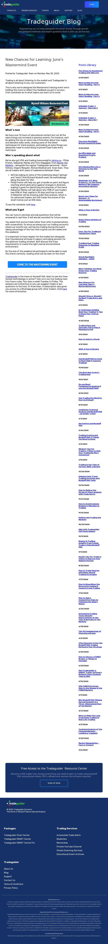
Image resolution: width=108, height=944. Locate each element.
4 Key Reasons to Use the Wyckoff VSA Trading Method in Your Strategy (90, 645)
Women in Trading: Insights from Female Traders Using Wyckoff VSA (89, 544)
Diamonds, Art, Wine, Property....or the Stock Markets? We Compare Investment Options (90, 183)
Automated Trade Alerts (69, 835)
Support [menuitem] (68, 10)
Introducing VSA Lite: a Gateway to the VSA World (89, 169)
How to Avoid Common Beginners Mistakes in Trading (89, 506)
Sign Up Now (54, 783)
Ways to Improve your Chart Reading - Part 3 (89, 95)
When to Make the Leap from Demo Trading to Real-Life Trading (89, 718)
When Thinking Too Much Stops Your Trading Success (90, 271)
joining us (56, 160)
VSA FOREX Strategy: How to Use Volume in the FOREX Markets (90, 688)
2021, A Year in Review (89, 349)
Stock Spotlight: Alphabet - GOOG (86, 258)
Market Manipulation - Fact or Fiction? (89, 744)
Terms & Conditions (13, 884)
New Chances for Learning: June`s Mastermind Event (87, 284)
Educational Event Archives (70, 854)
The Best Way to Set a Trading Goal (89, 373)
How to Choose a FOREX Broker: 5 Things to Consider (90, 659)
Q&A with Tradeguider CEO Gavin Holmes (89, 530)
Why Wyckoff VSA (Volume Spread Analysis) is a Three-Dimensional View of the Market (90, 703)
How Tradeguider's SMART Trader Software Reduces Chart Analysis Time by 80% (90, 673)
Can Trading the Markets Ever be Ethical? (90, 399)
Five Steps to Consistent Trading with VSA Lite (91, 72)
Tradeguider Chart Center (17, 835)
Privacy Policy (11, 888)
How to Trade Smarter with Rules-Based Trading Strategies (89, 573)
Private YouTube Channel (69, 846)
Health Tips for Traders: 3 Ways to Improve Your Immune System (90, 559)
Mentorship (62, 843)
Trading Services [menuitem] (29, 10)
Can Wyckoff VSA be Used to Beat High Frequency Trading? (90, 361)
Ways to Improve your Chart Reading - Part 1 (89, 131)
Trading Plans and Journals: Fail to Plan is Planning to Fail (89, 327)
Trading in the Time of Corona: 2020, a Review (89, 466)
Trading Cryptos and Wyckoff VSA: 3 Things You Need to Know (89, 437)
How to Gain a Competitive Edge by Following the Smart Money (88, 601)
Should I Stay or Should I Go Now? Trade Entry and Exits (90, 298)
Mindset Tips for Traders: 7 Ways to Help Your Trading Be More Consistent (89, 452)
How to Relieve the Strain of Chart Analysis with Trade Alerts (90, 492)
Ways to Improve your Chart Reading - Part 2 (89, 84)
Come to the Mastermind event (37, 264)
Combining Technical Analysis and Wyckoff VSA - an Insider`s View (90, 412)
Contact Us (9, 880)
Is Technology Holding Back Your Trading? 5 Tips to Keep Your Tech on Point (91, 313)
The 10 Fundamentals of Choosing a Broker (90, 632)
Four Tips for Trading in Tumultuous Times (90, 232)
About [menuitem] (56, 10)
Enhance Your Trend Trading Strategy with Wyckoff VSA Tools (89, 478)
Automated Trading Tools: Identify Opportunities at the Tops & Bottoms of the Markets (89, 618)
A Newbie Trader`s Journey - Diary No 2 (88, 107)
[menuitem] (68, 10)
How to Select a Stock (89, 339)
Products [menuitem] (11, 10)
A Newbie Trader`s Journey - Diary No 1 (88, 119)
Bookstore (62, 839)
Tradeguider (11, 276)
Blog (6, 872)
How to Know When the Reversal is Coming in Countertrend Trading (89, 586)
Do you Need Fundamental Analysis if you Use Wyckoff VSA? (90, 386)
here (33, 204)
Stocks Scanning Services (69, 850)
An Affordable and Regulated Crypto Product (87, 155)
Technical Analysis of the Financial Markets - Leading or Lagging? (90, 731)
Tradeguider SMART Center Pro (19, 843)
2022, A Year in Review (89, 210)
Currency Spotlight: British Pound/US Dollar (90, 142)
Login (91, 4)
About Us (8, 869)
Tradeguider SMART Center (17, 839)
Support (8, 876)
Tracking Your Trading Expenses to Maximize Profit (89, 245)
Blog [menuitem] (80, 10)
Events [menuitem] (45, 10)
